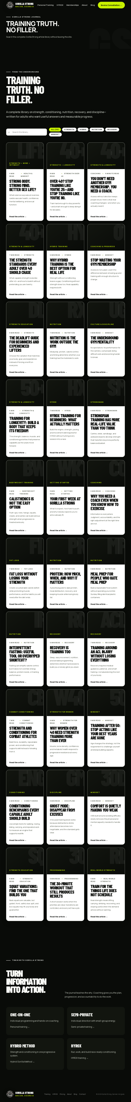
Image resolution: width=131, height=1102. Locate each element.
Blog (93, 5)
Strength (69, 129)
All (55, 129)
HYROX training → (79, 1057)
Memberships (72, 5)
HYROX (60, 5)
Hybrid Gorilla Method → (22, 1061)
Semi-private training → (83, 1026)
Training (47, 1094)
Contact (82, 1094)
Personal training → (20, 1026)
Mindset (55, 134)
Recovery (112, 129)
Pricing (62, 1094)
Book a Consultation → (111, 5)
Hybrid (83, 129)
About (85, 5)
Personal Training (45, 5)
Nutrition (97, 129)
